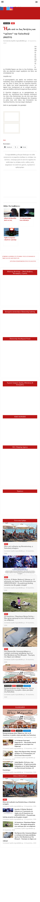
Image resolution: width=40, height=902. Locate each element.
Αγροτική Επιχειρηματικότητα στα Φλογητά (23, 261)
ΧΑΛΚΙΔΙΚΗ (27, 685)
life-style (6, 23)
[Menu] (2, 2)
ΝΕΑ (13, 23)
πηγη (4, 140)
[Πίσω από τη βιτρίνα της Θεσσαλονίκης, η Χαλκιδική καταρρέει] (20, 532)
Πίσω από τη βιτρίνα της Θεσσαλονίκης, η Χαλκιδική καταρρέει (18, 547)
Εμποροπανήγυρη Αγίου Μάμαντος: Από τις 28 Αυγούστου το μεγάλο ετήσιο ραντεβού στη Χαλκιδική (19, 690)
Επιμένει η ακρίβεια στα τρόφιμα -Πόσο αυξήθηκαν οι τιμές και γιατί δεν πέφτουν (18, 257)
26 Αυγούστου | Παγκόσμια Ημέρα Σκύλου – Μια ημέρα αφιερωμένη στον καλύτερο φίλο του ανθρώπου (19, 618)
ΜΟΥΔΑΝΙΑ (8, 685)
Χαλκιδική (19, 685)
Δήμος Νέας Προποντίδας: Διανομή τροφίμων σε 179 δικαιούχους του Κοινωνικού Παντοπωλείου (25, 753)
